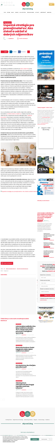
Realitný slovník (19, 345)
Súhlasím (34, 439)
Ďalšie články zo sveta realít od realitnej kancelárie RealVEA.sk (15, 319)
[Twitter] (12, 3)
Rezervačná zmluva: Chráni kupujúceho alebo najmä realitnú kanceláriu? (25, 349)
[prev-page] (1, 399)
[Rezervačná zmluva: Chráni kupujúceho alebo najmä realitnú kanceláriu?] (8, 349)
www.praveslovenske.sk (41, 124)
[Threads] (9, 3)
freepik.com (6, 270)
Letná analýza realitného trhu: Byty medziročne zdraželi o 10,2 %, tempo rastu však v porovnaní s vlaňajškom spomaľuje (26, 329)
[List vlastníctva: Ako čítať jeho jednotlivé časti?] (8, 367)
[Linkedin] (2, 3)
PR (4, 268)
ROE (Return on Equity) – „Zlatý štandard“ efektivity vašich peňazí (49, 244)
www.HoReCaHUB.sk (44, 123)
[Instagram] (4, 3)
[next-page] (3, 399)
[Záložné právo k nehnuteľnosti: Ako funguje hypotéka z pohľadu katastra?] (8, 384)
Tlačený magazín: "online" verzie (44, 107)
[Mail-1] (36, 427)
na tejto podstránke (46, 117)
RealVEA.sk (11, 38)
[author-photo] (18, 334)
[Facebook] (7, 3)
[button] (9, 5)
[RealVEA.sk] (5, 38)
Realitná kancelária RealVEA (22, 268)
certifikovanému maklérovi (14, 114)
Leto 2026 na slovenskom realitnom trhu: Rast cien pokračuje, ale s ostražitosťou (49, 252)
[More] (28, 51)
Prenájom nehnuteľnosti (11, 268)
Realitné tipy (7, 22)
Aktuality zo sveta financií (43, 200)
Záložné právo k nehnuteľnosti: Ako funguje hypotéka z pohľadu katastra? (25, 385)
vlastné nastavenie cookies (9, 441)
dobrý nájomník (24, 69)
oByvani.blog (27, 9)
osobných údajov (43, 299)
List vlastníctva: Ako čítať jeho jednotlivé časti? (26, 366)
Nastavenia (44, 439)
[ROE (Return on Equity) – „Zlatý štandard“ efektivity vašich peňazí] (39, 244)
